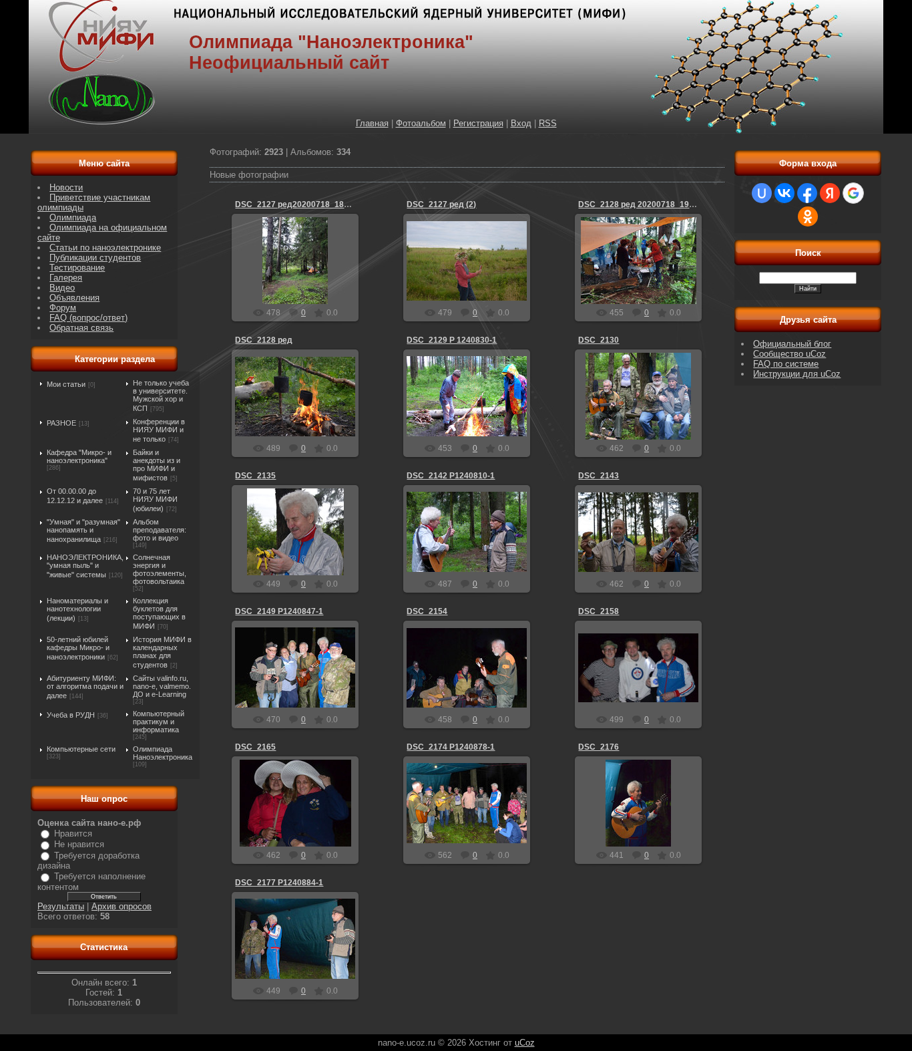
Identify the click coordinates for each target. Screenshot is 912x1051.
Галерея (65, 278)
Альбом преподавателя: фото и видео (159, 530)
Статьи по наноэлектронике (105, 248)
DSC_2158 (598, 611)
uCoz (525, 1043)
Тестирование (77, 268)
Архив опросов (121, 906)
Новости (66, 187)
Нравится (73, 834)
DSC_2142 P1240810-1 (451, 475)
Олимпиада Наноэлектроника (162, 753)
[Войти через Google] (853, 193)
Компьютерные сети (81, 749)
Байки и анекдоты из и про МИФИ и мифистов (156, 465)
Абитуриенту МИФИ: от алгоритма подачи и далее (85, 687)
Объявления (74, 298)
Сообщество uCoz (789, 354)
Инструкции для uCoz (797, 374)
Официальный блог (792, 344)
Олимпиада (72, 217)
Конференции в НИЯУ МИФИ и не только (159, 430)
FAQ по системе (786, 364)
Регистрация (478, 123)
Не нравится (79, 844)
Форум (62, 308)
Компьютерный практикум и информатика (158, 722)
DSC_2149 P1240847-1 (279, 611)
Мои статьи (66, 384)
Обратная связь (81, 328)
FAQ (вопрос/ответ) (88, 318)
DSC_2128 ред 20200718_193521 (643, 204)
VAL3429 (301, 280)
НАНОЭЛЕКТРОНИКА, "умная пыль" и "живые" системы (85, 566)
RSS (548, 123)
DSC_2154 (427, 611)
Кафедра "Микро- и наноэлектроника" (79, 456)
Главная (372, 123)
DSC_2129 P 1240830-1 (452, 340)
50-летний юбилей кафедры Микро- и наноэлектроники (78, 648)
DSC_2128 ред (263, 340)
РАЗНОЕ (61, 423)
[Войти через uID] (762, 193)
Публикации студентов (95, 258)
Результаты (60, 906)
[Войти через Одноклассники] (808, 216)
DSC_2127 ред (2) (441, 204)
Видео (62, 288)
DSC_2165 (255, 747)
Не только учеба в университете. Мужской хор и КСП (161, 395)
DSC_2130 (598, 340)
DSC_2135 (255, 475)
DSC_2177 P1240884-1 (279, 882)
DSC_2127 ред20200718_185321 (299, 204)
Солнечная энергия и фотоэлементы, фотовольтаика (159, 569)
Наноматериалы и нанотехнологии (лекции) (77, 609)
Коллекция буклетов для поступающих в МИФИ (159, 613)
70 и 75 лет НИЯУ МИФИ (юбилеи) (155, 499)
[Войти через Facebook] (807, 193)
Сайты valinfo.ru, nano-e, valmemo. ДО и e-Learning (162, 686)
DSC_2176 (598, 747)
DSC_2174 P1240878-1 (451, 747)
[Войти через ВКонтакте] (784, 193)
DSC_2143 (598, 475)
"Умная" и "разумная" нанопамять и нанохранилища (83, 530)
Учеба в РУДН (71, 715)
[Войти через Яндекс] (830, 193)
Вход (521, 123)
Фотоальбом (421, 123)
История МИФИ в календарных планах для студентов (162, 652)
